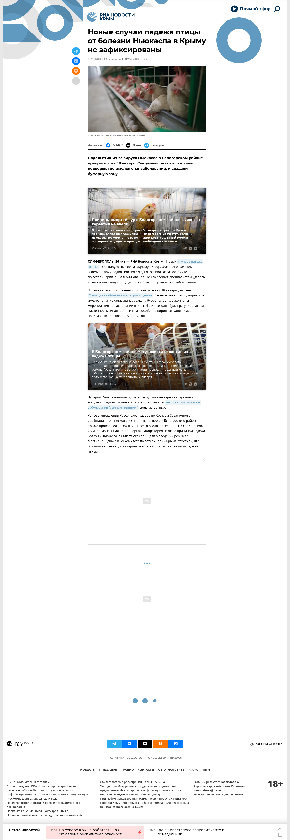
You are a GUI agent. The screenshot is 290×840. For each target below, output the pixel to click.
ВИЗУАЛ (176, 758)
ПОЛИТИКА (116, 758)
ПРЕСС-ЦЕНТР (109, 770)
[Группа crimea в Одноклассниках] (160, 744)
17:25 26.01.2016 (96, 59)
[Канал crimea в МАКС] (175, 744)
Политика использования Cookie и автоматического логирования (43, 805)
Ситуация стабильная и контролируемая (120, 295)
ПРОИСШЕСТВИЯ (156, 758)
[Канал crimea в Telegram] (114, 744)
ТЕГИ (206, 770)
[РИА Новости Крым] (111, 16)
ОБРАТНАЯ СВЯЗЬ (171, 770)
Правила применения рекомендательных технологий (44, 815)
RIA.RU (193, 770)
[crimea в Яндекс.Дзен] (145, 744)
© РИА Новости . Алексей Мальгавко (105, 135)
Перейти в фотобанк (135, 135)
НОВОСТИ (87, 770)
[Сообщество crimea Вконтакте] (129, 744)
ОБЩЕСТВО (134, 758)
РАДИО (128, 770)
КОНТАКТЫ (146, 770)
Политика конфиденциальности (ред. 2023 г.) (38, 811)
